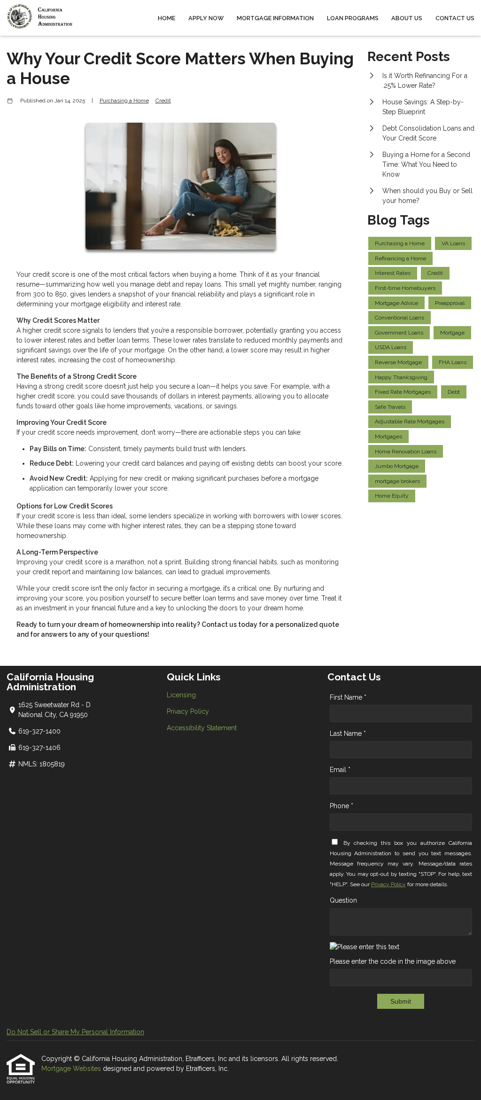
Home (166, 18)
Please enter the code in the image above (393, 961)
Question (343, 900)
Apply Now (206, 18)
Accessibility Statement (202, 728)
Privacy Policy (188, 711)
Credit (163, 100)
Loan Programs (353, 18)
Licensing (181, 695)
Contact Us (454, 18)
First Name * (348, 697)
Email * (340, 769)
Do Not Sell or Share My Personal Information (75, 1032)
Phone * (341, 806)
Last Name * (348, 733)
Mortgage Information (275, 18)
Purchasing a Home (124, 100)
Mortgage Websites (72, 1068)
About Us (406, 18)
